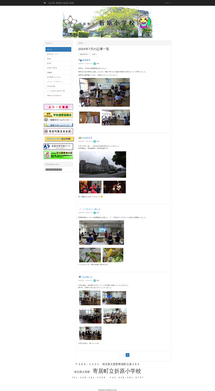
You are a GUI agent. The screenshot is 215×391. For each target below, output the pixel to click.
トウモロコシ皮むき (91, 209)
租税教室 (86, 59)
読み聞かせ (87, 276)
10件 (94, 54)
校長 (97, 63)
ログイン (168, 3)
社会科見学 (87, 137)
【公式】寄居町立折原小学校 (61, 2)
